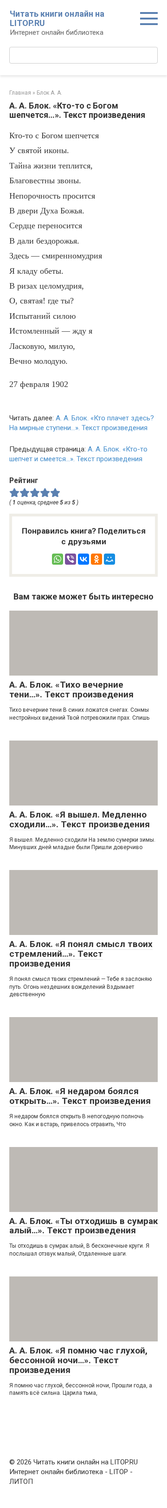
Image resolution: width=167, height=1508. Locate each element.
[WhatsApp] (57, 559)
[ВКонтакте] (83, 559)
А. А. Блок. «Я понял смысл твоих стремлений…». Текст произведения (81, 954)
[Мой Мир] (109, 559)
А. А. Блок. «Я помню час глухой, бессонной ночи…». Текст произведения (78, 1360)
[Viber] (70, 559)
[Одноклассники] (96, 559)
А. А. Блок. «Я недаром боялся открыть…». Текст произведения (80, 1096)
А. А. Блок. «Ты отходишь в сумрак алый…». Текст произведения (83, 1226)
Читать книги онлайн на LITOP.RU (57, 18)
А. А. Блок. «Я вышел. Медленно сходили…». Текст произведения (79, 819)
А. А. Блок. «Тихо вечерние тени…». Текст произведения (71, 689)
